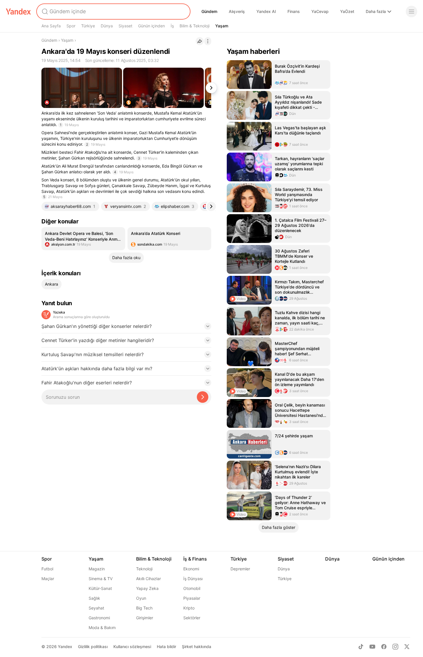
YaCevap (320, 11)
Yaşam (221, 25)
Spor (70, 25)
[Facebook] (384, 646)
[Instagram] (395, 646)
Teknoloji (144, 568)
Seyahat (96, 607)
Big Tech (144, 607)
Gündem (209, 11)
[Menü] (411, 11)
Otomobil (191, 588)
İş (172, 25)
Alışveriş (237, 11)
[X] (407, 646)
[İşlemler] (207, 41)
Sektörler (191, 617)
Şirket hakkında (196, 646)
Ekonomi (191, 568)
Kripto (189, 607)
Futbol (47, 568)
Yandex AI (266, 11)
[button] (126, 328)
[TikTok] (361, 646)
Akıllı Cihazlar (148, 578)
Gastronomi (99, 617)
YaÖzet (347, 11)
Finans (293, 11)
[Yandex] (18, 11)
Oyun (141, 598)
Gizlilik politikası (93, 646)
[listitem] (83, 238)
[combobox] (113, 11)
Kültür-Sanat (100, 588)
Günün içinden (151, 25)
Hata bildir (166, 646)
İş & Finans (195, 559)
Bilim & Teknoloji (194, 25)
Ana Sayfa (51, 25)
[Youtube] (372, 646)
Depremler (240, 568)
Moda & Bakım (102, 627)
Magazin (97, 568)
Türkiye (88, 25)
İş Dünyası (193, 578)
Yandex (65, 646)
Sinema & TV (101, 578)
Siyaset (125, 25)
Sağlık (94, 598)
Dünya (107, 25)
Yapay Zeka (147, 588)
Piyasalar (191, 598)
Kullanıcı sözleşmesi (132, 646)
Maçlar (47, 578)
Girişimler (144, 617)
